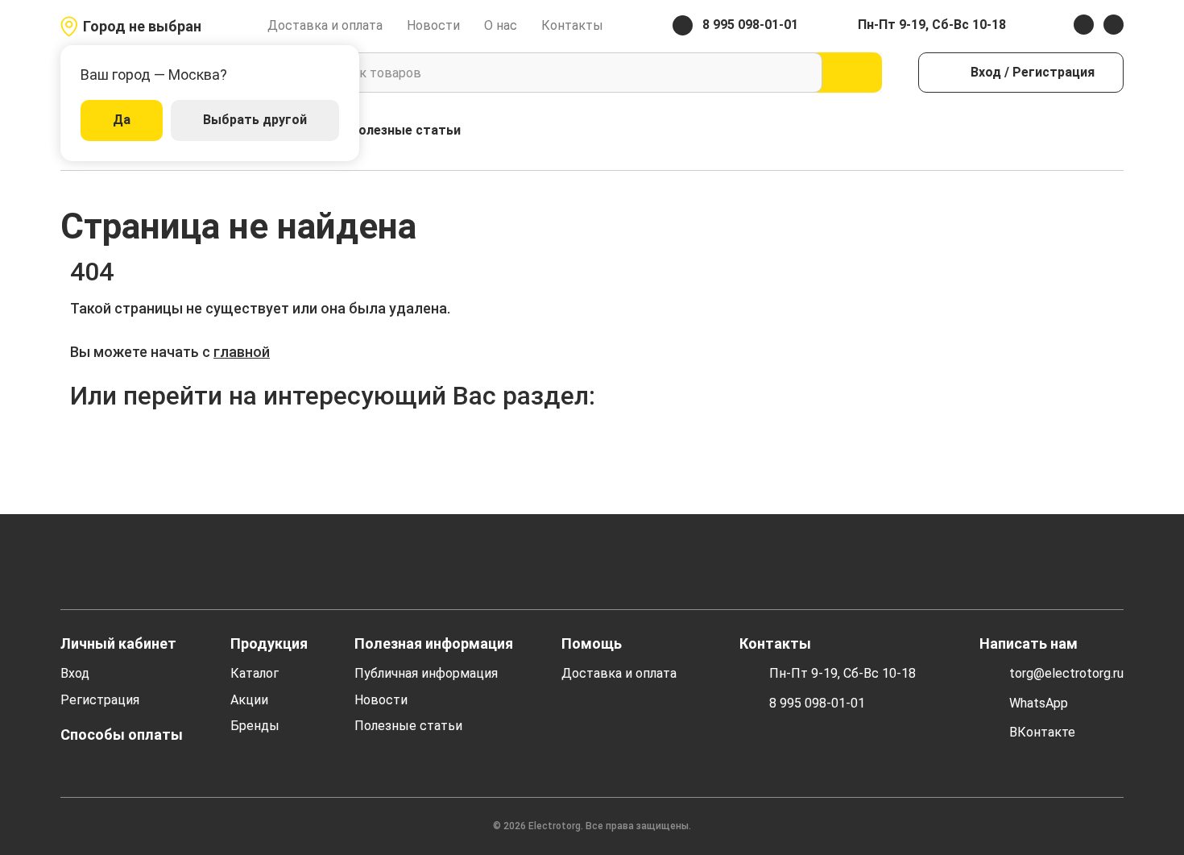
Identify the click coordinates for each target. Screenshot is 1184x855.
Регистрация (99, 700)
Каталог (254, 673)
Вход (74, 673)
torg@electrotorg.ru (1066, 673)
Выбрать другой (255, 119)
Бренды (254, 725)
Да (121, 119)
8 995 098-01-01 (817, 703)
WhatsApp (1038, 703)
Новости (433, 25)
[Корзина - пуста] (1114, 130)
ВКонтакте (1042, 732)
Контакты (572, 25)
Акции (249, 700)
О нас (500, 25)
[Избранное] (1079, 130)
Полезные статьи (405, 130)
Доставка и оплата (325, 25)
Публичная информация (426, 673)
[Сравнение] (1045, 130)
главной (241, 351)
